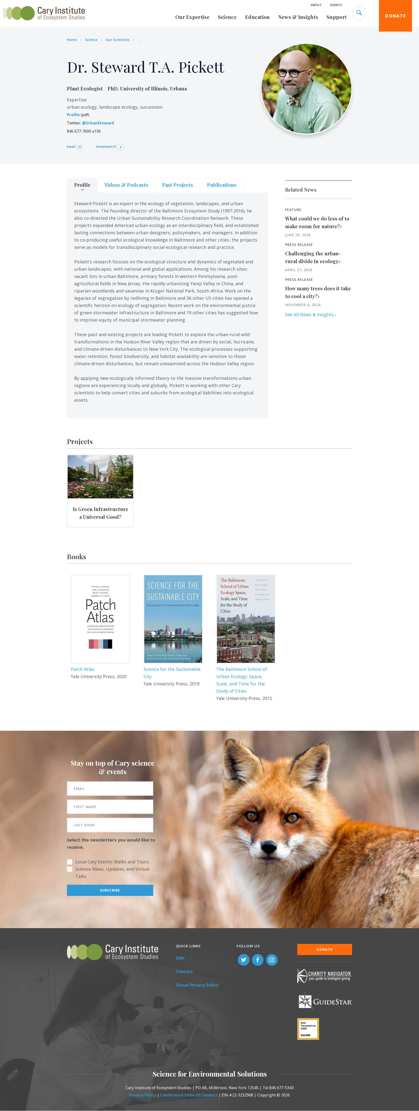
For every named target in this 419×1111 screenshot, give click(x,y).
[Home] (44, 23)
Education (257, 17)
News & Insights (298, 17)
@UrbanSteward (98, 123)
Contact (184, 971)
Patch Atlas (82, 669)
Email (71, 147)
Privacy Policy (142, 1095)
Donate (395, 16)
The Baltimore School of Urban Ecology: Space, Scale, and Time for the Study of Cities (241, 680)
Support (337, 17)
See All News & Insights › (310, 314)
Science (227, 17)
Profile (73, 114)
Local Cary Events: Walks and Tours (112, 862)
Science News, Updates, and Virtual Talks (112, 872)
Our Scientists (117, 39)
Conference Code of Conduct (189, 1095)
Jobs (180, 958)
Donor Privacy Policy (197, 985)
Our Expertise (192, 17)
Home (72, 39)
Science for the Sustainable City (172, 672)
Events (336, 5)
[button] (100, 619)
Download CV (106, 147)
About (316, 5)
